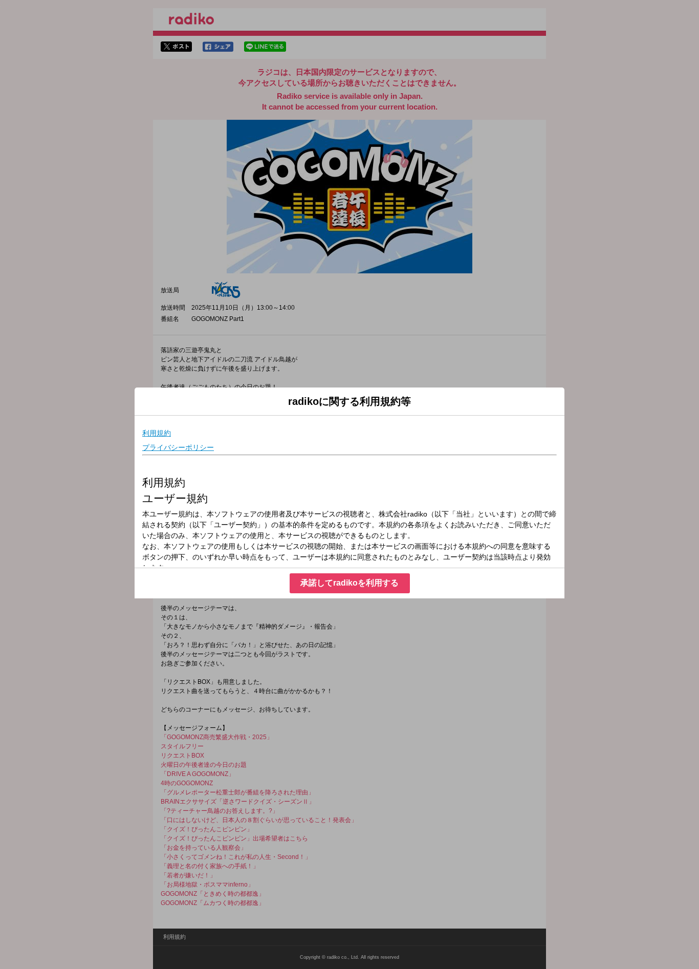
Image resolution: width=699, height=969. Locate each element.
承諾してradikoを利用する (349, 582)
